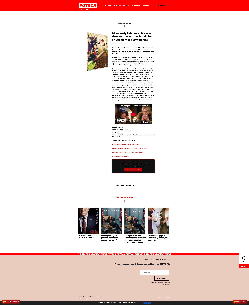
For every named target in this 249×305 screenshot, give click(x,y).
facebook (146, 259)
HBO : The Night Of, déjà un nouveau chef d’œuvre (125, 144)
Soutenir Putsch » (240, 301)
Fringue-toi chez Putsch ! (11, 301)
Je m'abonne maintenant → (133, 169)
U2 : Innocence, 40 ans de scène (120, 156)
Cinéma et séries (124, 23)
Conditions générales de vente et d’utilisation (94, 296)
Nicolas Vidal (117, 43)
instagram (158, 259)
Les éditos (126, 5)
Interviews (108, 5)
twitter (152, 259)
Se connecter (161, 5)
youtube (164, 259)
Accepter (147, 303)
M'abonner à (243, 265)
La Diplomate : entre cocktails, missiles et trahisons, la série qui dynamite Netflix (109, 237)
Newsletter (146, 5)
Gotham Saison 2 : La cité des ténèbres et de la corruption (127, 152)
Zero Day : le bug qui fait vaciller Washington (87, 236)
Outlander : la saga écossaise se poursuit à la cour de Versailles (129, 148)
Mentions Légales (82, 296)
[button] (169, 5)
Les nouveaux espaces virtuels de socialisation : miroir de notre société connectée (158, 237)
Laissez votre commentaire (125, 185)
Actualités (117, 5)
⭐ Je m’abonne (136, 5)
